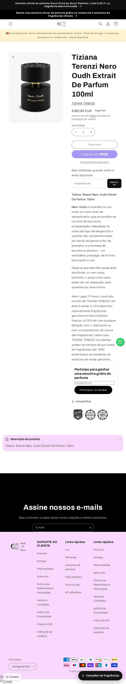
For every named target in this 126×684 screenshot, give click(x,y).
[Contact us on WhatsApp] (120, 342)
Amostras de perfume (72, 567)
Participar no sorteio (93, 390)
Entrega (41, 561)
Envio (93, 116)
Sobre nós (43, 576)
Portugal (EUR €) (21, 667)
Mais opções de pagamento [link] (94, 162)
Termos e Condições (43, 602)
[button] (10, 23)
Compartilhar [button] (83, 401)
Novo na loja (72, 585)
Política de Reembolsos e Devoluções (45, 588)
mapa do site (44, 624)
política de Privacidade (44, 614)
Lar (67, 550)
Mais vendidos (45, 569)
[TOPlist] (6, 681)
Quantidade (78, 125)
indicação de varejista (44, 634)
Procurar (42, 553)
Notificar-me (114, 183)
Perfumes (70, 557)
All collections (73, 592)
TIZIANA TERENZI (83, 103)
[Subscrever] (90, 528)
